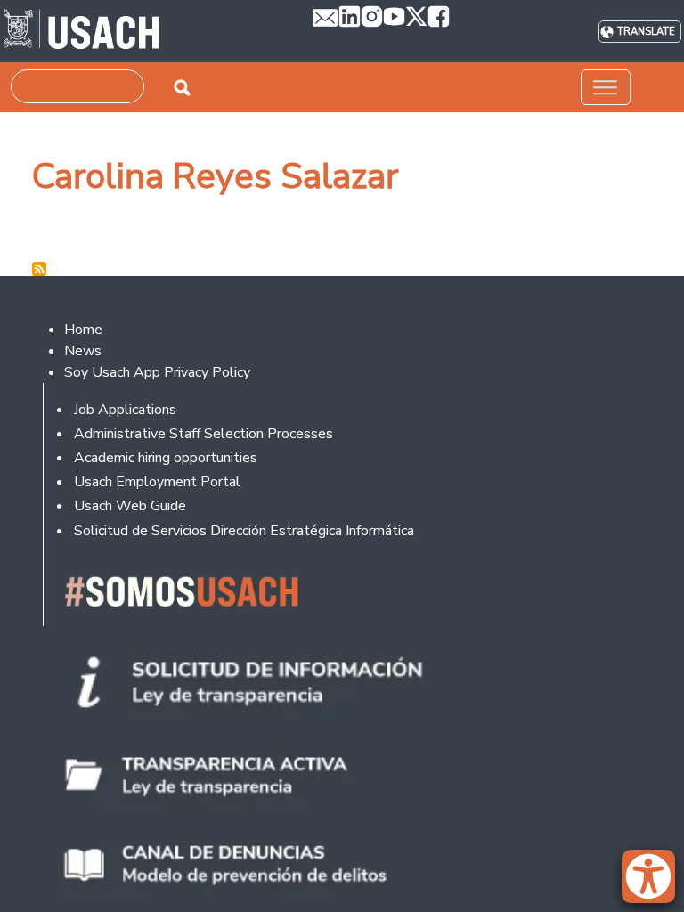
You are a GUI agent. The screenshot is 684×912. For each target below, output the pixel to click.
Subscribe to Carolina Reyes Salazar (39, 269)
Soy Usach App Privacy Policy (157, 372)
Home (83, 329)
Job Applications (125, 409)
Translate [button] (646, 31)
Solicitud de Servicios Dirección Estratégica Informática (244, 531)
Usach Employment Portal (157, 482)
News (83, 351)
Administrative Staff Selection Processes (203, 434)
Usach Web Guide (130, 506)
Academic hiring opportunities (165, 458)
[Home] (81, 31)
